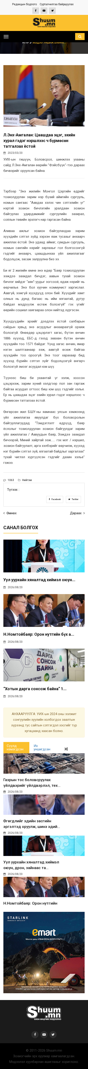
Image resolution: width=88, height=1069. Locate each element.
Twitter (75, 499)
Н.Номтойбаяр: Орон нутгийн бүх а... (38, 634)
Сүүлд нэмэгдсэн (15, 747)
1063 (10, 480)
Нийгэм (26, 480)
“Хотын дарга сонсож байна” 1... (35, 688)
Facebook (56, 499)
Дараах (76, 513)
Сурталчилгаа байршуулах (57, 4)
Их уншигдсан (42, 747)
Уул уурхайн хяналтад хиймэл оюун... (39, 579)
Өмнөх (11, 513)
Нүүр (26, 42)
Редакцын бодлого (24, 4)
